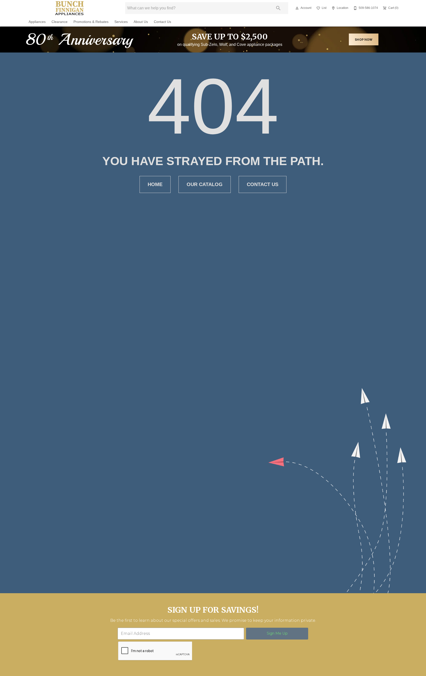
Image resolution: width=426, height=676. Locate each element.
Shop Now (363, 39)
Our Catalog (205, 184)
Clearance (60, 22)
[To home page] (69, 8)
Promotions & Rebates (90, 22)
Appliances (37, 22)
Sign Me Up (277, 633)
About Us (141, 22)
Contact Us (162, 22)
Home (155, 184)
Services (121, 22)
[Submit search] (278, 8)
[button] (297, 8)
